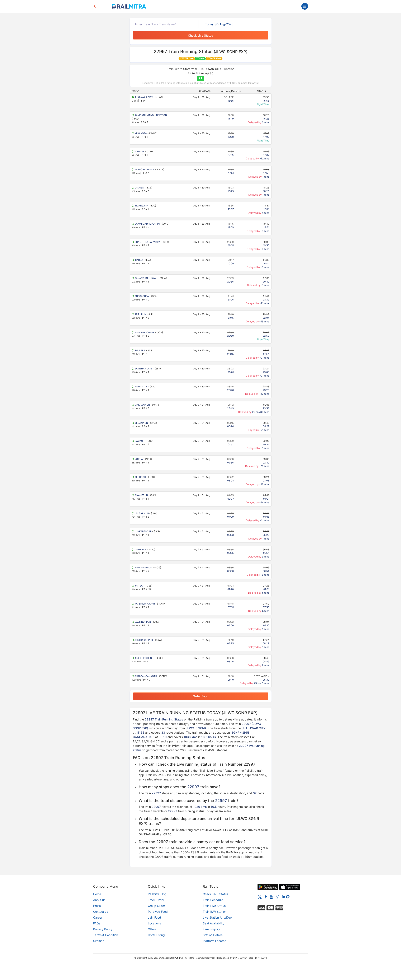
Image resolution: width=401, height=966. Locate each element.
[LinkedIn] (283, 896)
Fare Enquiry (211, 929)
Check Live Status (200, 35)
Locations (154, 923)
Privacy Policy (102, 929)
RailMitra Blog (157, 894)
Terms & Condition (105, 935)
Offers (152, 929)
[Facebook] (266, 896)
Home (97, 894)
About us (99, 900)
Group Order (156, 905)
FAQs (96, 923)
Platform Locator (214, 941)
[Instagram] (277, 896)
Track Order (156, 900)
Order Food (200, 696)
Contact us (100, 911)
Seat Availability (213, 923)
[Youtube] (271, 896)
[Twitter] (260, 896)
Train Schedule (213, 900)
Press (97, 905)
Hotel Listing (156, 935)
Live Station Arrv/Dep (217, 917)
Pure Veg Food (158, 911)
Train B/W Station (214, 911)
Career (97, 917)
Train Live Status (214, 905)
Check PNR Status (215, 894)
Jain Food (154, 917)
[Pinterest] (287, 896)
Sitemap (98, 941)
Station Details (212, 935)
